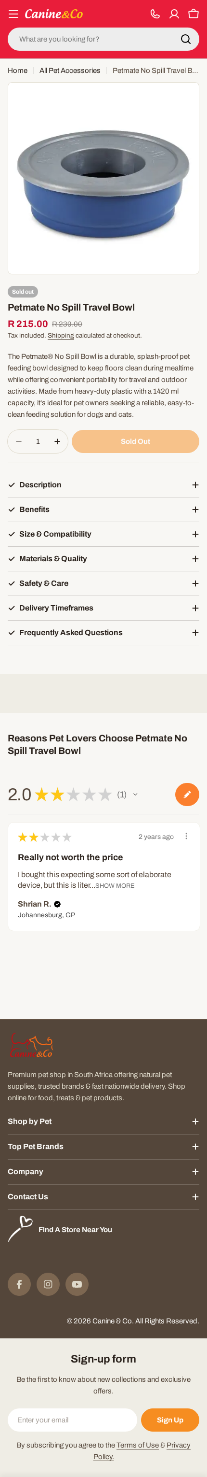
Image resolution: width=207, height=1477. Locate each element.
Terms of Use (137, 1445)
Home (17, 70)
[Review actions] (186, 836)
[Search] (186, 39)
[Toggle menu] (13, 14)
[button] (135, 794)
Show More (115, 885)
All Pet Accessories (70, 70)
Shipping (61, 335)
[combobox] (103, 39)
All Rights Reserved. (167, 1321)
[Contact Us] (155, 14)
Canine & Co (112, 1321)
